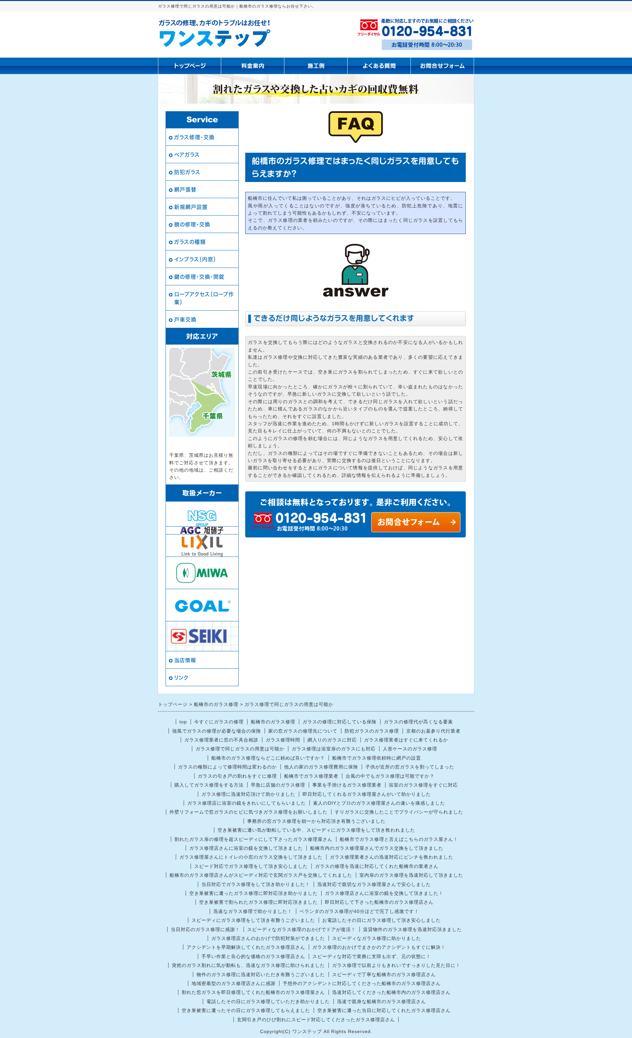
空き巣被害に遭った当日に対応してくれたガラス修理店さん (384, 1010)
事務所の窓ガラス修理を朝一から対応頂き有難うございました (316, 821)
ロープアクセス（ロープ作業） (204, 298)
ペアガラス (187, 154)
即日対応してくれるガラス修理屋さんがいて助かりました (367, 794)
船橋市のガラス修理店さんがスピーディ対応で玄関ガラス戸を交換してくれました (261, 875)
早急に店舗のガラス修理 (278, 785)
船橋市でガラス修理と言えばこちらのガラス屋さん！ (399, 839)
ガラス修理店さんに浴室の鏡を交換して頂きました (246, 848)
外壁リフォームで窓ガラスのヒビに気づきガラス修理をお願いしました (249, 812)
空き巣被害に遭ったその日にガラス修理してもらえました (246, 1010)
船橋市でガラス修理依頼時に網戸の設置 (376, 758)
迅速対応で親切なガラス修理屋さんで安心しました (374, 884)
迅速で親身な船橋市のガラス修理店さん (381, 1001)
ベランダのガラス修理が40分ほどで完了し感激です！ (359, 911)
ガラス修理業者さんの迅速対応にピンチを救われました (391, 857)
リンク (181, 677)
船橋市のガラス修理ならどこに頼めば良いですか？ (268, 758)
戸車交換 (185, 319)
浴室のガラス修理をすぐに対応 (423, 785)
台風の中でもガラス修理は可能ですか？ (390, 776)
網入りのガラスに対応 (332, 739)
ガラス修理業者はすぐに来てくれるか (406, 739)
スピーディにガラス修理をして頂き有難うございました (253, 920)
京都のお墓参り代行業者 (433, 731)
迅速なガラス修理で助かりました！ (252, 911)
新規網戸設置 (191, 207)
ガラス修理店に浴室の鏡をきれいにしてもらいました (246, 803)
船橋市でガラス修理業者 (311, 776)
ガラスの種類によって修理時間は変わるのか (227, 766)
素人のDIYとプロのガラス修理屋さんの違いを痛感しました (379, 803)
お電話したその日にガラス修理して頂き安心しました (381, 920)
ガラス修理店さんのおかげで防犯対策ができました (268, 938)
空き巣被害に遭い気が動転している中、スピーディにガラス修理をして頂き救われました (316, 830)
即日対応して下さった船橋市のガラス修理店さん (379, 902)
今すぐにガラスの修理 (219, 721)
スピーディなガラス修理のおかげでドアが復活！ (301, 929)
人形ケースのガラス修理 (410, 748)
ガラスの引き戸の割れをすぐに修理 (237, 776)
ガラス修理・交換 (194, 137)
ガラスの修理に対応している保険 (340, 721)
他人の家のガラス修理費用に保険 (321, 766)
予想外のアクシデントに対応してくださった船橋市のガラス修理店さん (362, 983)
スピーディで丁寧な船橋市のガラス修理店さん (384, 974)
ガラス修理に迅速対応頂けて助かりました (248, 794)
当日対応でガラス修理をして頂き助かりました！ (255, 884)
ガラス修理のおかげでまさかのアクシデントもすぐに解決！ (379, 947)
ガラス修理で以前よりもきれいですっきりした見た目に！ (396, 965)
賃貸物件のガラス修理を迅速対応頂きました (412, 929)
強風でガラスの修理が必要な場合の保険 (216, 731)
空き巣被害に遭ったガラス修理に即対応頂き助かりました (253, 893)
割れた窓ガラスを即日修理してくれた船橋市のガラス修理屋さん (253, 992)
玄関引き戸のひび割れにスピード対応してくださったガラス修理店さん (316, 1019)
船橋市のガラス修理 (273, 721)
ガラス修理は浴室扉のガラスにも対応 (334, 748)
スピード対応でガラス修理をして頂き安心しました (251, 866)
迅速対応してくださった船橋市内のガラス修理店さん (391, 992)
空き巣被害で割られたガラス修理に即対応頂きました (258, 902)
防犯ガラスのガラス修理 (372, 731)
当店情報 (185, 660)
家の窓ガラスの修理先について (302, 731)
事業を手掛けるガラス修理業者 (347, 785)
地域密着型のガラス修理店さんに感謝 (234, 983)
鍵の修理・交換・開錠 (199, 276)
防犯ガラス (187, 172)
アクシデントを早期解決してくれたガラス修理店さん (246, 947)
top (183, 721)
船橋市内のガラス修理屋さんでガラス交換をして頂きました (376, 848)
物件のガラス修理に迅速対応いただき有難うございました (261, 974)
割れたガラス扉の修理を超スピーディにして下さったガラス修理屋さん (253, 839)
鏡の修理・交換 (192, 224)
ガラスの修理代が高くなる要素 (418, 721)
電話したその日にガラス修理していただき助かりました (268, 1001)
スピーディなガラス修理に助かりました (376, 938)
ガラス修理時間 (283, 739)
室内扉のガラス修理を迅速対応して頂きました (411, 875)
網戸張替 (185, 189)
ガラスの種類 (190, 242)
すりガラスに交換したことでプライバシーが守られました (399, 812)
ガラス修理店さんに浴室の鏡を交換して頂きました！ (384, 893)
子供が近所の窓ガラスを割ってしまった (409, 766)
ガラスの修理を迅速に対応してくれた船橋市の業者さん (376, 866)
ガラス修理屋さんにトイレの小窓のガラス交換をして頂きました (251, 857)
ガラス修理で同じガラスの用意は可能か (240, 748)
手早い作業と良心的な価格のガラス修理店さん (253, 956)
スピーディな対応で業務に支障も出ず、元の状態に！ (371, 956)
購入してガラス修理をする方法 (209, 785)
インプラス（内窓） (195, 259)
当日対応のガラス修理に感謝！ (205, 929)
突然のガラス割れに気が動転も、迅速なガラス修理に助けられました (248, 965)
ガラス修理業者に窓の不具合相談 (221, 739)
